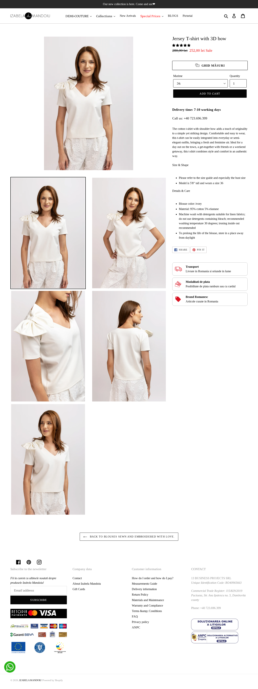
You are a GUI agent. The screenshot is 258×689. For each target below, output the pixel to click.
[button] (181, 45)
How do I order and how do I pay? (152, 578)
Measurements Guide (144, 583)
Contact (77, 578)
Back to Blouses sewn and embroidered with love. (132, 536)
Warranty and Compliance (147, 605)
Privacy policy (140, 622)
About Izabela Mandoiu (87, 583)
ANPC (136, 627)
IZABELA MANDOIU (30, 680)
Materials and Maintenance (148, 600)
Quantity (235, 76)
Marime (177, 76)
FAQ (135, 616)
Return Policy (140, 594)
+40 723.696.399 (195, 118)
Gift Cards (79, 589)
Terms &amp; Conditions (147, 611)
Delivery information (144, 589)
